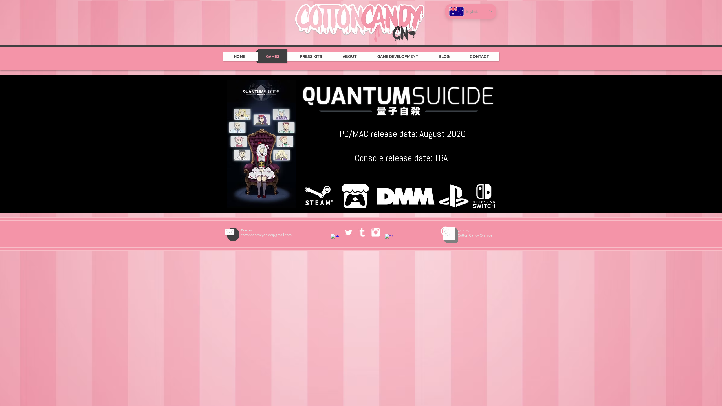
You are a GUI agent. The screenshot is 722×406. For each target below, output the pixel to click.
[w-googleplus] (389, 238)
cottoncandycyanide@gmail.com (266, 235)
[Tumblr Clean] (362, 232)
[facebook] (335, 238)
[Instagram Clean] (375, 232)
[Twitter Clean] (348, 232)
